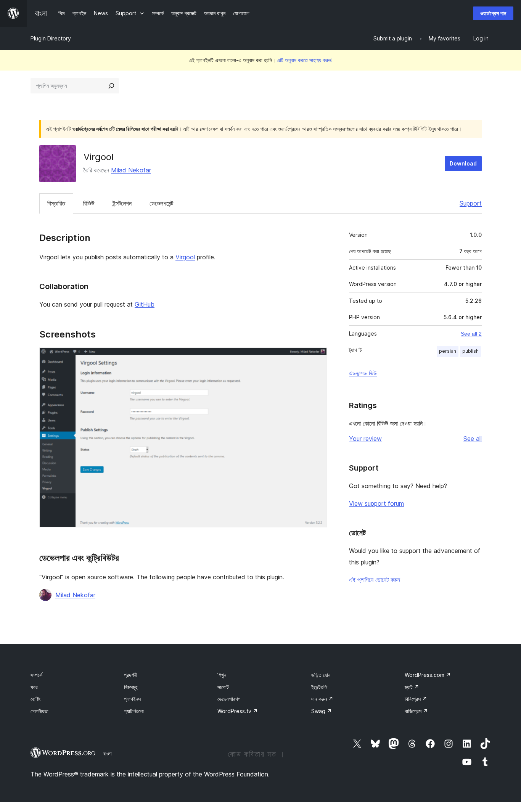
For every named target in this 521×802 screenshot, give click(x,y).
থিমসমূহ (130, 687)
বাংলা (107, 754)
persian (447, 351)
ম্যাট (412, 687)
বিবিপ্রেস (416, 699)
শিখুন (221, 675)
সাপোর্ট (223, 687)
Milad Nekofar (131, 170)
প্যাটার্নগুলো (134, 711)
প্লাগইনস (132, 699)
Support (471, 203)
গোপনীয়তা (39, 711)
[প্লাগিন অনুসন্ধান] (111, 85)
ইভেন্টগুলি (319, 687)
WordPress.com (428, 675)
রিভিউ (89, 203)
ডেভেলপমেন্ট (161, 203)
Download (463, 163)
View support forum (376, 503)
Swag (321, 711)
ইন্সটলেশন (122, 203)
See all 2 (471, 334)
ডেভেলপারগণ (228, 699)
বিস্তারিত (56, 203)
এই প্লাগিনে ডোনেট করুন (374, 579)
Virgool (185, 257)
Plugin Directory (51, 38)
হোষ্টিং (35, 699)
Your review (365, 438)
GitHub (144, 304)
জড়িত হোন (320, 675)
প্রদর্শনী (130, 675)
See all (472, 438)
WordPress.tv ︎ (237, 711)
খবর (34, 687)
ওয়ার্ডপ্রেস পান (493, 13)
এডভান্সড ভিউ (363, 373)
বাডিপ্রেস (416, 711)
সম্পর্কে (36, 675)
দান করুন (322, 699)
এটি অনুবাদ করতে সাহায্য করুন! (305, 60)
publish (470, 351)
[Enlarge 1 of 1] (316, 358)
